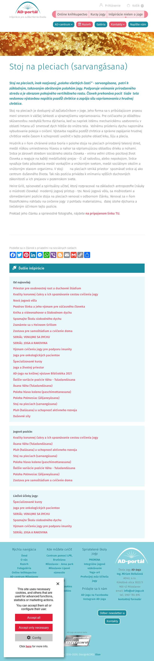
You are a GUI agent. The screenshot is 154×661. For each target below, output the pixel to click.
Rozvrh (86, 24)
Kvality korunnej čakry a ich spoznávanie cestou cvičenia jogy (55, 294)
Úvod (24, 555)
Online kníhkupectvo (72, 14)
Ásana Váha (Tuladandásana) (32, 385)
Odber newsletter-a (112, 613)
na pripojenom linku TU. (102, 213)
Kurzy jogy (98, 14)
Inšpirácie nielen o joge (126, 14)
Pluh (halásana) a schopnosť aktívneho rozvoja (45, 410)
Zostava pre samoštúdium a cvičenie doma (42, 331)
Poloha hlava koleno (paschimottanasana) (42, 391)
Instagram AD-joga (94, 599)
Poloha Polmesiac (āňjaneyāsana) (36, 397)
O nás (24, 560)
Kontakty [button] (117, 24)
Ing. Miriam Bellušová (130, 574)
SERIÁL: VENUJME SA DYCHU (31, 337)
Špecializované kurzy (27, 361)
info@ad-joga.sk (134, 591)
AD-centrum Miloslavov (24, 576)
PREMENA (94, 560)
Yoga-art (94, 572)
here (29, 646)
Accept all (33, 617)
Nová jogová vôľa (25, 300)
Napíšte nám (138, 24)
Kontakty (112, 621)
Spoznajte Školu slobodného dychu (37, 318)
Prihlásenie (112, 5)
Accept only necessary (34, 627)
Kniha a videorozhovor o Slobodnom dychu (42, 312)
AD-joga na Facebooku (94, 595)
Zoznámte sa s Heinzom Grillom (35, 324)
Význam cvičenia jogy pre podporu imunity (42, 349)
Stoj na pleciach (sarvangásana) (35, 404)
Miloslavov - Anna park (59, 564)
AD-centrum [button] (63, 24)
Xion (97, 654)
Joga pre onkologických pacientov (36, 355)
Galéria (101, 24)
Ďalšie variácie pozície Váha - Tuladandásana (44, 379)
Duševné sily (21, 416)
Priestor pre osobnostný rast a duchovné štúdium (47, 288)
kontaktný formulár (129, 599)
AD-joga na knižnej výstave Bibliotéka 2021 (42, 373)
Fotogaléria (24, 568)
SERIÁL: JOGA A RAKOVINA (30, 343)
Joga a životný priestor (28, 367)
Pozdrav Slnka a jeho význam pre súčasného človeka (49, 306)
